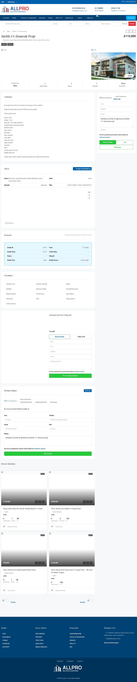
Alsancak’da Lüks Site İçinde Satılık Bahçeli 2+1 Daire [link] (23, 509)
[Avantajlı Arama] (118, 24)
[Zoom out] (89, 195)
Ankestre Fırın (10, 284)
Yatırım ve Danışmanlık (28, 18)
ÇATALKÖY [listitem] (5, 647)
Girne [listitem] (4, 633)
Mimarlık (42, 18)
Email (6, 425)
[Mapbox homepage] (9, 223)
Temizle (124, 24)
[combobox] (60, 24)
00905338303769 (26, 402)
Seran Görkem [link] (11, 590)
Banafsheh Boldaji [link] (12, 526)
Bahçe (68, 284)
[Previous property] (5, 602)
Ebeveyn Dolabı (41, 289)
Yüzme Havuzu (11, 304)
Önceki (13, 602)
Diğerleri (90, 18)
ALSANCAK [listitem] (6, 643)
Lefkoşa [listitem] (5, 640)
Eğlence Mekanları (41, 647)
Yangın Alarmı (70, 299)
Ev (4, 31)
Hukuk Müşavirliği (75, 633)
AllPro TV (59, 18)
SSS (71, 647)
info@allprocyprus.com (79, 11)
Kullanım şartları (79, 371)
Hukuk (50, 18)
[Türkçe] (97, 16)
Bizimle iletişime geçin (111, 643)
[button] (127, 31)
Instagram (69, 661)
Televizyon (9, 299)
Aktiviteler (39, 637)
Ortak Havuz (40, 294)
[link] (24, 488)
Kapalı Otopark (11, 294)
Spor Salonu (70, 294)
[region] (48, 207)
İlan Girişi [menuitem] (131, 18)
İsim (5, 415)
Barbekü (9, 289)
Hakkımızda (69, 18)
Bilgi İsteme (48, 454)
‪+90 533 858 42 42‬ (78, 8)
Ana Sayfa (6, 18)
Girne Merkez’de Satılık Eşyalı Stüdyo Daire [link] (19, 570)
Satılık (10, 44)
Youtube (79, 661)
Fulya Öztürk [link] (59, 526)
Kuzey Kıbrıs (39, 643)
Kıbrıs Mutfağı (40, 633)
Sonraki (82, 602)
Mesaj (6, 434)
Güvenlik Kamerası (72, 289)
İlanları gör (117, 99)
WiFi (37, 299)
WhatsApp (117, 147)
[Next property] (90, 602)
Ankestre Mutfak (41, 284)
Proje (4, 44)
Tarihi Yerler (39, 640)
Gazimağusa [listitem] (6, 637)
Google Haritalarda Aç (83, 169)
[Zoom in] (89, 192)
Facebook (60, 661)
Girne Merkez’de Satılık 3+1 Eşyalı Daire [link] (66, 509)
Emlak (14, 18)
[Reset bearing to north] (89, 198)
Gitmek (132, 24)
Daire (8, 31)
